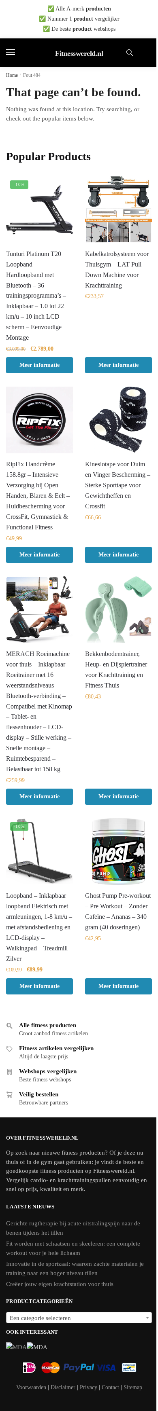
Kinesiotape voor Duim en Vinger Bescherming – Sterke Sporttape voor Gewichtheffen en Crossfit (117, 485)
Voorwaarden (31, 1387)
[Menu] (18, 53)
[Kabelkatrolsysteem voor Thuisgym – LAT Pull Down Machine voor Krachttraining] (118, 209)
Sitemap (133, 1387)
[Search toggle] (130, 52)
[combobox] (79, 1317)
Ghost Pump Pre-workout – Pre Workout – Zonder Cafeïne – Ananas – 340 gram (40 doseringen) (118, 911)
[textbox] (79, 1318)
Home (12, 75)
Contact (110, 1387)
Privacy (88, 1387)
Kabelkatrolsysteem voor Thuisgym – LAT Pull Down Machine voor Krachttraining (117, 269)
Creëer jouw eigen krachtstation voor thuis (59, 1284)
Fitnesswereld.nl (79, 53)
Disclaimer (63, 1387)
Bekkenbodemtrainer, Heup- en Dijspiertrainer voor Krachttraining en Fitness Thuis (116, 669)
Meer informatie (39, 365)
